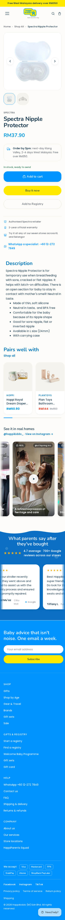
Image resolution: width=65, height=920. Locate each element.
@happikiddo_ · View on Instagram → (28, 434)
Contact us (11, 791)
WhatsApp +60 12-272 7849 (21, 785)
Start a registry (13, 741)
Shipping (9, 898)
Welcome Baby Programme (21, 754)
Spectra (9, 112)
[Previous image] (10, 61)
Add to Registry (32, 204)
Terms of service (32, 891)
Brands (8, 710)
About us (9, 828)
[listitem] (9, 99)
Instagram (25, 884)
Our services (11, 835)
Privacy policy (12, 891)
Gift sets (9, 717)
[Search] (53, 13)
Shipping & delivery (15, 804)
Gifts (7, 691)
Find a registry (12, 747)
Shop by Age (11, 697)
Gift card (9, 767)
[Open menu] (7, 13)
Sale (6, 723)
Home (7, 26)
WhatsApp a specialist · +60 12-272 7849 (31, 246)
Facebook (10, 884)
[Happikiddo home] (31, 13)
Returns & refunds (15, 810)
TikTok (39, 884)
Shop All (19, 26)
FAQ (6, 798)
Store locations (13, 841)
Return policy (53, 891)
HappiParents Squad (16, 848)
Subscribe (33, 659)
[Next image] (55, 61)
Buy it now (32, 191)
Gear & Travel (12, 704)
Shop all (9, 356)
